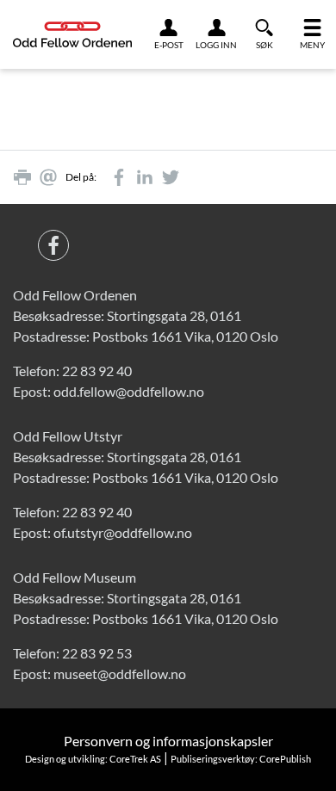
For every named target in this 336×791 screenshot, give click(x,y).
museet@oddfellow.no (119, 673)
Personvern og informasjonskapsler (168, 740)
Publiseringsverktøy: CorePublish (241, 758)
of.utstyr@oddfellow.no (122, 532)
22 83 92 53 (97, 653)
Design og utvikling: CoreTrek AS (93, 758)
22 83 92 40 (97, 370)
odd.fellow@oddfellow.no (128, 391)
